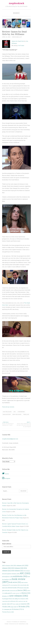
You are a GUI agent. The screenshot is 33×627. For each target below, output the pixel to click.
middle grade (8, 593)
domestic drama (24, 587)
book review (7, 414)
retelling (17, 598)
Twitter (6, 474)
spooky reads (7, 604)
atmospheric (7, 576)
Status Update (16, 604)
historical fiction (13, 590)
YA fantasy (17, 609)
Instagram (7, 478)
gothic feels (5, 590)
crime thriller (24, 585)
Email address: (6, 543)
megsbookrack (16, 3)
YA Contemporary (7, 609)
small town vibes (22, 601)
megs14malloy (17, 37)
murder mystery (16, 593)
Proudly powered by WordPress (16, 621)
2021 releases (19, 565)
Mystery (26, 593)
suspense (25, 604)
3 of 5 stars (21, 45)
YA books (23, 606)
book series (15, 582)
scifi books (14, 601)
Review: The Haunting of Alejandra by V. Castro (7, 424)
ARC (14, 411)
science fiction (6, 601)
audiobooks (21, 411)
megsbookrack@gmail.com (10, 439)
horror (22, 590)
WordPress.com (23, 623)
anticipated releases (11, 573)
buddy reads (24, 582)
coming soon (6, 585)
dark (4, 587)
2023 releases (7, 411)
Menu (17, 13)
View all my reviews (8, 407)
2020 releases (7, 565)
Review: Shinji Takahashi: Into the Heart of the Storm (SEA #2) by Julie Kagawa (24, 424)
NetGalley (5, 596)
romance (24, 598)
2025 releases (17, 571)
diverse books (14, 587)
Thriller (26, 414)
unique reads (14, 606)
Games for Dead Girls (18, 41)
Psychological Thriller (8, 598)
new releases (16, 414)
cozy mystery (15, 585)
